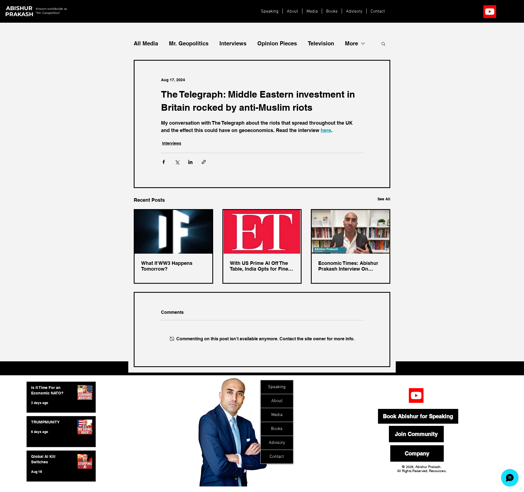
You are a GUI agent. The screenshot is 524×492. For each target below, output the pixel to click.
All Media (146, 43)
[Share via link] (203, 162)
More (351, 43)
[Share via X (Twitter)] (177, 162)
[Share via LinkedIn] (190, 162)
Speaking (276, 387)
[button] (383, 43)
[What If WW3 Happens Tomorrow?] (173, 232)
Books (276, 429)
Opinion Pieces (277, 43)
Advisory (277, 443)
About (276, 401)
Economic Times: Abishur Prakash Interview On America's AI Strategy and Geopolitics (348, 266)
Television (321, 43)
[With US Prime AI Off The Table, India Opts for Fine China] (262, 232)
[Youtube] (489, 11)
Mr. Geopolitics (189, 43)
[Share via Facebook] (163, 162)
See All (383, 199)
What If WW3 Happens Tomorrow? (166, 266)
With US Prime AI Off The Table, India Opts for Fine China (259, 266)
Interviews (232, 43)
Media (276, 415)
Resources (437, 471)
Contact (277, 456)
